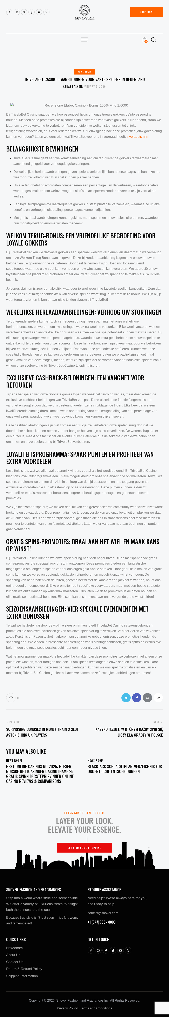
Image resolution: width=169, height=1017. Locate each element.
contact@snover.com (103, 913)
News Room (84, 71)
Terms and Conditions (96, 1008)
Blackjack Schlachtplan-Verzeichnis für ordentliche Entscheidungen (125, 769)
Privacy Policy (67, 1008)
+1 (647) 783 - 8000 (102, 922)
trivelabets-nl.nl (138, 136)
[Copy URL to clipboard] (158, 697)
